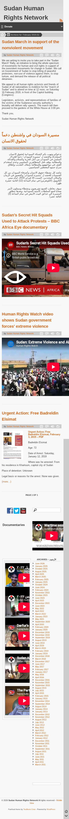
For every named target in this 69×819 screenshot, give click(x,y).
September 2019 (42, 637)
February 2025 (41, 579)
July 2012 (39, 722)
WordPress (51, 809)
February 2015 (41, 696)
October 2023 (41, 595)
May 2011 (39, 759)
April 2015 (39, 693)
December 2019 (42, 632)
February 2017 (41, 669)
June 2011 (39, 757)
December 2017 (42, 661)
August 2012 (40, 719)
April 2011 (39, 762)
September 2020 (42, 622)
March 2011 (40, 764)
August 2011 (40, 751)
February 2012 (41, 735)
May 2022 (39, 608)
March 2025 (40, 577)
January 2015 (41, 698)
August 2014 (40, 706)
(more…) (6, 481)
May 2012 (39, 727)
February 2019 (41, 651)
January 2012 (41, 738)
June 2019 (40, 643)
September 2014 (42, 704)
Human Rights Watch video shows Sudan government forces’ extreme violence (27, 320)
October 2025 (41, 569)
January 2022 (41, 616)
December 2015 (42, 680)
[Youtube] (23, 513)
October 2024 (41, 585)
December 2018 (42, 656)
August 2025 (40, 571)
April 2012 (39, 730)
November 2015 (42, 682)
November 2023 (42, 592)
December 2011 (42, 741)
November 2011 (42, 743)
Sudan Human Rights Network (20, 55)
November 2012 (42, 717)
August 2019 (40, 640)
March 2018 (40, 659)
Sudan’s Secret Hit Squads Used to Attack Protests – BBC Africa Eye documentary (31, 221)
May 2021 (39, 619)
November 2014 (42, 701)
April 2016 (39, 677)
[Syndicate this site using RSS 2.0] (61, 21)
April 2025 (39, 574)
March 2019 (40, 648)
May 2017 (39, 667)
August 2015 (40, 688)
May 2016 (39, 674)
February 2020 (41, 627)
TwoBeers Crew (29, 809)
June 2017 (40, 664)
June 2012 (40, 725)
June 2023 (40, 598)
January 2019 (41, 653)
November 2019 (42, 635)
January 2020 (41, 630)
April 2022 (39, 611)
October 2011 (41, 746)
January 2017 (41, 672)
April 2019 (39, 645)
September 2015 (42, 685)
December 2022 (42, 603)
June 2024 (40, 587)
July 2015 (39, 690)
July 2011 (39, 754)
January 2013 (41, 712)
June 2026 (40, 563)
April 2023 (39, 600)
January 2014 (41, 709)
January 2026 (41, 566)
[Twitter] (17, 513)
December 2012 (42, 714)
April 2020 (39, 624)
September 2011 (42, 749)
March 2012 (40, 733)
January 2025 (41, 582)
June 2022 (40, 606)
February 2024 (41, 590)
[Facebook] (10, 513)
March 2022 (40, 614)
